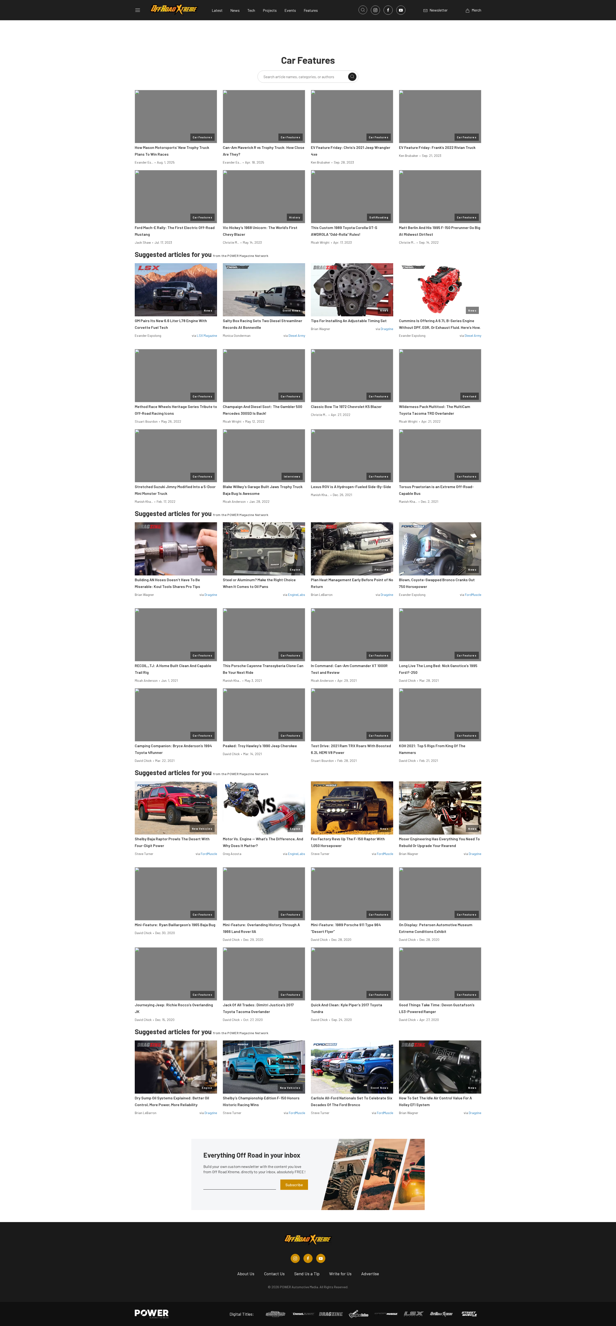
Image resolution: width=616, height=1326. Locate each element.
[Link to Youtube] (400, 10)
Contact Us (274, 1273)
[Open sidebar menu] (138, 10)
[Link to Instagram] (375, 10)
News (235, 10)
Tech (251, 10)
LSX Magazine (207, 335)
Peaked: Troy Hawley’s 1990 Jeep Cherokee (260, 745)
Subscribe (294, 1184)
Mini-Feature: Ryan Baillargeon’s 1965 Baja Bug (175, 924)
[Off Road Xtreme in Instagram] (295, 1258)
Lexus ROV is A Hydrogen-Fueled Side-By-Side (351, 486)
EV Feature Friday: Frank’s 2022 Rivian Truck (437, 147)
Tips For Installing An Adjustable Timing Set (349, 320)
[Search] (352, 76)
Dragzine (387, 329)
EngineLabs (296, 595)
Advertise (370, 1273)
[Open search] (363, 10)
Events (290, 10)
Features (311, 10)
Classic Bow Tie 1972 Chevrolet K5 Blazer (346, 406)
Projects (270, 10)
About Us (245, 1273)
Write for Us (340, 1273)
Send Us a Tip (307, 1273)
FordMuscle (473, 595)
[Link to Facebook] (388, 10)
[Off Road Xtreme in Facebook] (308, 1258)
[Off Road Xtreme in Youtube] (320, 1258)
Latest (217, 10)
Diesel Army (297, 335)
